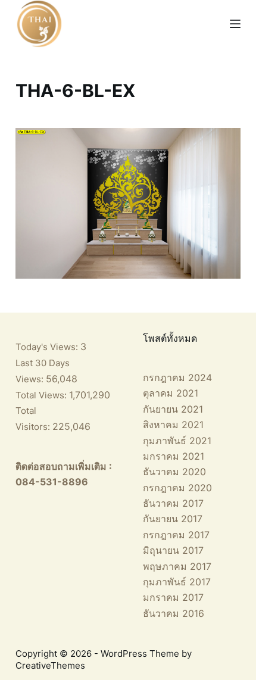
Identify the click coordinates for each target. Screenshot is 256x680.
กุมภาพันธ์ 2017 (177, 582)
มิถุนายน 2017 (173, 550)
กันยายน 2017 (172, 519)
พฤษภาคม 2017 (177, 566)
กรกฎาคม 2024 (177, 377)
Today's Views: (47, 347)
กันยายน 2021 (173, 409)
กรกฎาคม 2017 (176, 535)
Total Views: (42, 395)
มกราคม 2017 (173, 597)
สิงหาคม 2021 (173, 425)
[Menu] (235, 23)
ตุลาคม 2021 (170, 393)
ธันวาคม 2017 (173, 503)
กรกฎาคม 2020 (177, 488)
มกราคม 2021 (173, 456)
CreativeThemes (50, 665)
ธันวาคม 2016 (173, 613)
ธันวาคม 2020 (174, 472)
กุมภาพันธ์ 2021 (177, 441)
